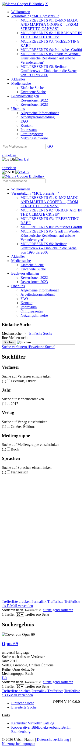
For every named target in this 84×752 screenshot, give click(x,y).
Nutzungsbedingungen (18, 744)
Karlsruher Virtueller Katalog (32, 723)
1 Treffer (8, 614)
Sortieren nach (12, 610)
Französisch (19, 472)
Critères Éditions (23, 427)
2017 (14, 404)
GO (50, 146)
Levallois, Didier (23, 381)
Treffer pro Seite (37, 614)
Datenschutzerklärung (53, 739)
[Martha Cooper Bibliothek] (23, 4)
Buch (15, 449)
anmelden (9, 155)
